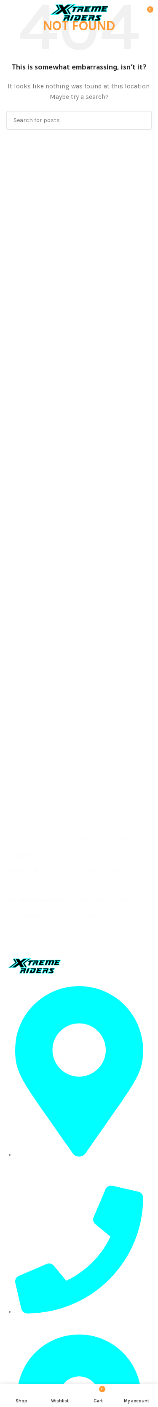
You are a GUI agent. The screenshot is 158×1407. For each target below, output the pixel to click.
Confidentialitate (103, 854)
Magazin (20, 854)
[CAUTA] (142, 120)
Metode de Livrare (104, 900)
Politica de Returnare (108, 915)
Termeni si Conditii (104, 839)
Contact (20, 884)
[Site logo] (79, 12)
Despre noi (23, 869)
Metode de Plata (102, 884)
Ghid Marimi (25, 915)
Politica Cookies (101, 869)
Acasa (17, 839)
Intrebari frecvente (35, 900)
